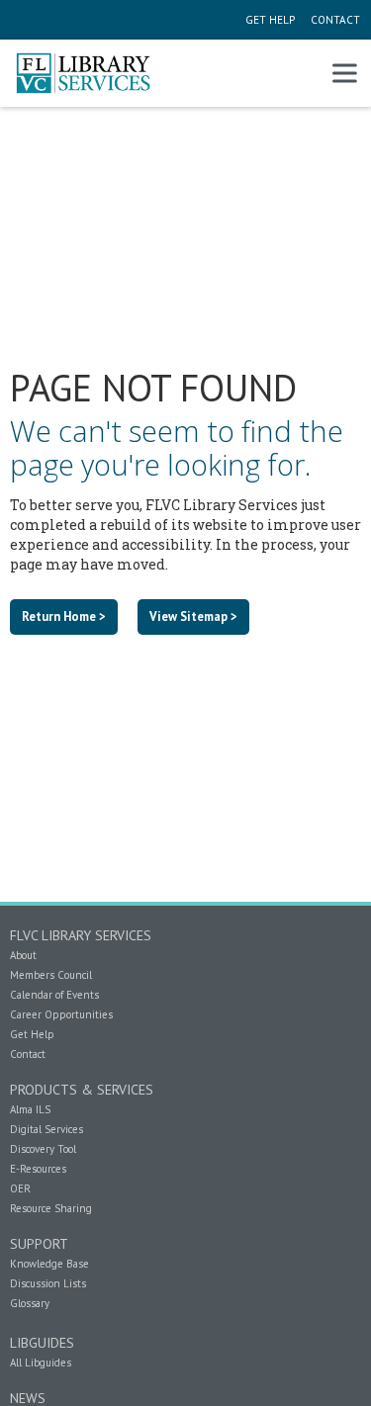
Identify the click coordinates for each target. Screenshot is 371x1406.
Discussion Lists (48, 1283)
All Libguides (40, 1362)
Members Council (51, 975)
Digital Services (46, 1129)
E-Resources (38, 1169)
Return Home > (64, 616)
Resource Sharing (51, 1208)
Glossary (29, 1303)
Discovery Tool (43, 1149)
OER (20, 1188)
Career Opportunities (61, 1014)
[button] (344, 73)
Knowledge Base (49, 1264)
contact (334, 20)
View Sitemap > (193, 616)
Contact (28, 1054)
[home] (83, 72)
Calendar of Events (54, 995)
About (23, 955)
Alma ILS (30, 1109)
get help (270, 20)
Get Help (32, 1034)
